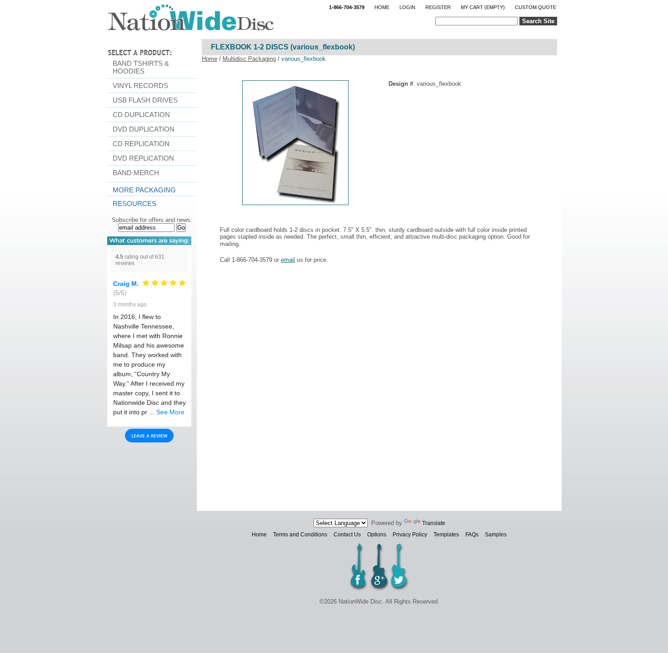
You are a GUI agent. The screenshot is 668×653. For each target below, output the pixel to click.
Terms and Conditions (300, 534)
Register (438, 7)
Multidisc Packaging (249, 58)
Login (407, 7)
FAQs (472, 534)
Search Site (538, 21)
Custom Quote (535, 7)
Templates (446, 534)
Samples (496, 534)
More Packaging (144, 190)
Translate (433, 523)
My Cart (483, 7)
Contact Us (347, 534)
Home (381, 7)
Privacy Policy (410, 534)
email (288, 259)
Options (376, 534)
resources (134, 203)
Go (181, 227)
